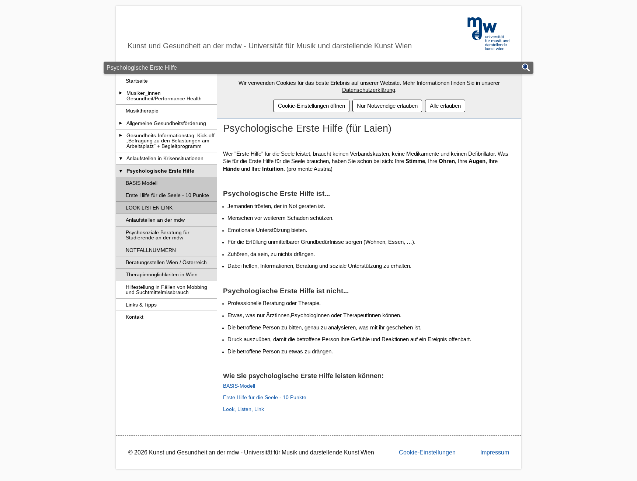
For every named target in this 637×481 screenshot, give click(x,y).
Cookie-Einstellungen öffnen (311, 106)
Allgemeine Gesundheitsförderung (166, 123)
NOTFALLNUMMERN (151, 250)
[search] (526, 68)
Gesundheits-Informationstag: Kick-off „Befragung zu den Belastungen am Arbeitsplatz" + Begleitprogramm (170, 140)
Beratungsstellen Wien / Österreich (166, 262)
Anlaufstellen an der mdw (155, 220)
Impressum (494, 452)
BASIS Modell (141, 183)
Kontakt (134, 317)
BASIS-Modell (239, 386)
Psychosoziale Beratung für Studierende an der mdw (157, 234)
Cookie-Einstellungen (427, 452)
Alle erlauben (445, 106)
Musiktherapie (142, 111)
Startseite (137, 81)
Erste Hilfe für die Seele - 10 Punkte (167, 195)
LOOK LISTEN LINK (149, 208)
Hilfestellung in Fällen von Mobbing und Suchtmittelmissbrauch (166, 289)
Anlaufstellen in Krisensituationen (164, 158)
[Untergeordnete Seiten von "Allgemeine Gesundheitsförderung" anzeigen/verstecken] (121, 123)
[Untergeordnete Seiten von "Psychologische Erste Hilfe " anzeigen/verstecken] (121, 171)
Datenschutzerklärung (368, 90)
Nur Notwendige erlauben (387, 106)
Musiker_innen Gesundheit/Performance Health (164, 95)
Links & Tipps (141, 305)
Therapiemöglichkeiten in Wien (162, 274)
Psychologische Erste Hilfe (160, 171)
